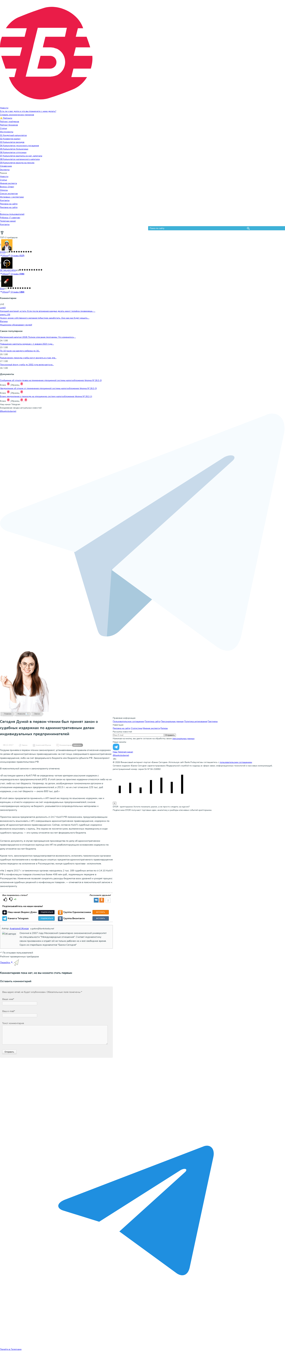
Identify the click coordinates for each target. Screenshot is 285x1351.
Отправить (170, 735)
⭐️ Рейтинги (6, 118)
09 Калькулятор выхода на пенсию (17, 162)
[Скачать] (9, 385)
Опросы (4, 190)
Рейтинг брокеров (9, 125)
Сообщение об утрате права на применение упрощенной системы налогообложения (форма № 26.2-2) (51, 380)
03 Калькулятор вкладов (12, 142)
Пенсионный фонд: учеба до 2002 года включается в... (27, 364)
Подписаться (47, 912)
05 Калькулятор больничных (14, 149)
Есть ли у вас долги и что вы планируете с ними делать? (28, 111)
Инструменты (6, 131)
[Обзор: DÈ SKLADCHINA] (6, 262)
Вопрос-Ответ (7, 186)
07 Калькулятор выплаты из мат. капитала (21, 155)
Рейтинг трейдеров (9, 121)
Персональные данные (172, 721)
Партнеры (213, 721)
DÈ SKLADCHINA (8, 270)
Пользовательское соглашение (128, 721)
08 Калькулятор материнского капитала (20, 159)
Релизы (164, 728)
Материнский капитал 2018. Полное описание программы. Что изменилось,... (38, 337)
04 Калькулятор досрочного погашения (19, 145)
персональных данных (183, 738)
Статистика (136, 728)
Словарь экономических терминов (17, 114)
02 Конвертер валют (10, 138)
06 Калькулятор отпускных (13, 152)
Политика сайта (152, 721)
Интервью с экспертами (12, 197)
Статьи (3, 128)
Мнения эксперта (8, 183)
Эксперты (5, 169)
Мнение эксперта (151, 728)
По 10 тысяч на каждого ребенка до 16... (20, 350)
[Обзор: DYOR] (6, 244)
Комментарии (70, 745)
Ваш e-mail (8, 1011)
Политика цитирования (195, 721)
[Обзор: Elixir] (6, 281)
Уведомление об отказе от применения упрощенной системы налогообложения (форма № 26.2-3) (48, 388)
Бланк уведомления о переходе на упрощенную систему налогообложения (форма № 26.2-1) (46, 396)
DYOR (2, 252)
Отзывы (17, 255)
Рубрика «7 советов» (10, 217)
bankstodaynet (8, 411)
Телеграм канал (8, 221)
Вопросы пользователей (12, 214)
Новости (4, 107)
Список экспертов (9, 193)
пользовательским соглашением (236, 762)
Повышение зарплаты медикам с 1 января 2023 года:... (27, 344)
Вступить (100, 912)
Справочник (6, 166)
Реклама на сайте (9, 203)
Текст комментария (13, 1023)
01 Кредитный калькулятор (13, 135)
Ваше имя (8, 999)
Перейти (5, 962)
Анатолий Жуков (43, 745)
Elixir (2, 288)
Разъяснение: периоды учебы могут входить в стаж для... (28, 357)
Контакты (5, 200)
